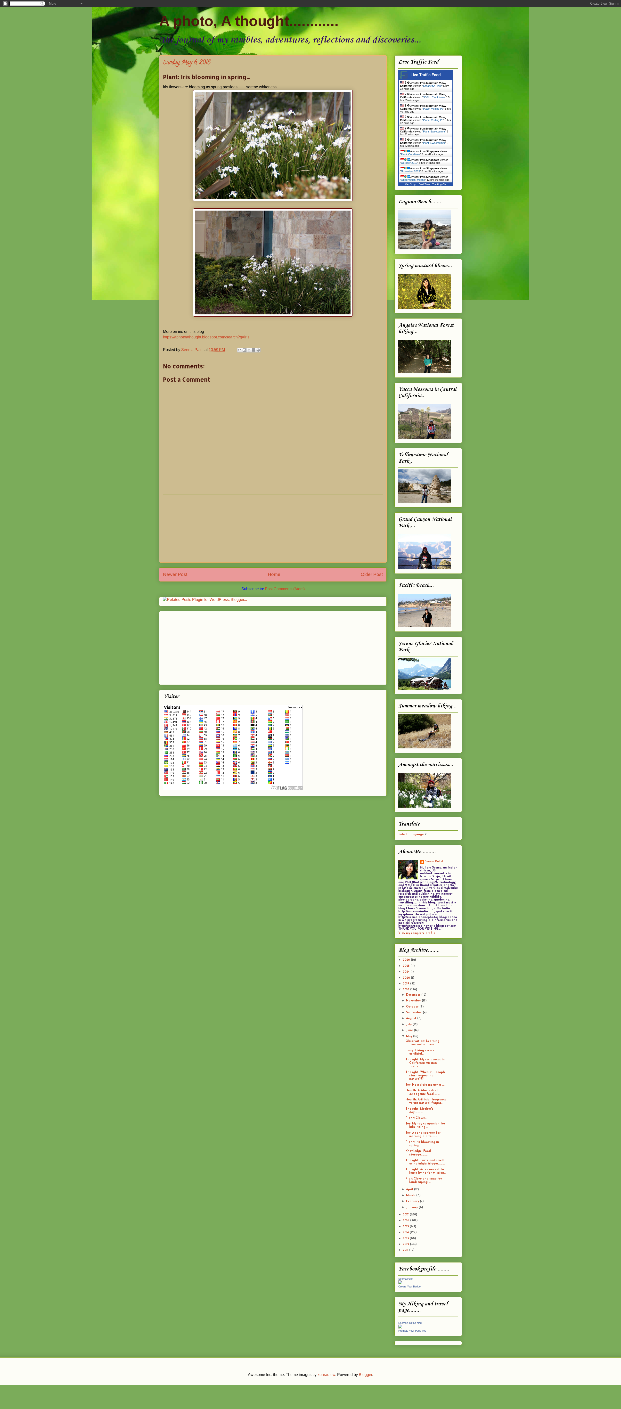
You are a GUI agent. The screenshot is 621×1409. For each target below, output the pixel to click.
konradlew (326, 1375)
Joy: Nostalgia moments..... (425, 1084)
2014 (406, 1232)
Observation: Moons (413, 179)
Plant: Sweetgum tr (434, 131)
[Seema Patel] (400, 1283)
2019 (406, 983)
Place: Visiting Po (433, 108)
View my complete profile (416, 933)
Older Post (372, 574)
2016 (406, 1220)
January (412, 1207)
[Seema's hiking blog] (400, 1327)
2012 (406, 1244)
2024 (406, 971)
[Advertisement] (273, 528)
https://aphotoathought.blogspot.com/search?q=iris (206, 337)
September (414, 1012)
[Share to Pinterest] (258, 350)
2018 (406, 989)
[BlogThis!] (244, 350)
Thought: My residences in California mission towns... (425, 1063)
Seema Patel (434, 861)
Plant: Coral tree (410, 154)
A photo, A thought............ (249, 21)
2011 (406, 1250)
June (410, 1030)
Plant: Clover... (416, 1118)
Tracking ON (439, 184)
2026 (407, 959)
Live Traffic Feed (425, 75)
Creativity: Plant (432, 85)
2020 (407, 977)
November (414, 1000)
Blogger (365, 1375)
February (413, 1201)
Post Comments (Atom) (285, 589)
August (411, 1018)
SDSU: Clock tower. (434, 97)
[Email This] (239, 350)
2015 (406, 1226)
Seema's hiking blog (410, 1322)
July (409, 1024)
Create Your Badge (409, 1286)
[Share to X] (248, 350)
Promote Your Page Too (412, 1330)
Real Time (424, 184)
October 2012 (409, 162)
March (411, 1195)
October (412, 1006)
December (413, 994)
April (410, 1189)
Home (274, 574)
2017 (406, 1214)
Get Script (410, 184)
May (409, 1036)
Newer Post (175, 574)
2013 (406, 1238)
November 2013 (410, 171)
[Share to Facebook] (253, 350)
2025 (406, 966)
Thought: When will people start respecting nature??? (426, 1076)
